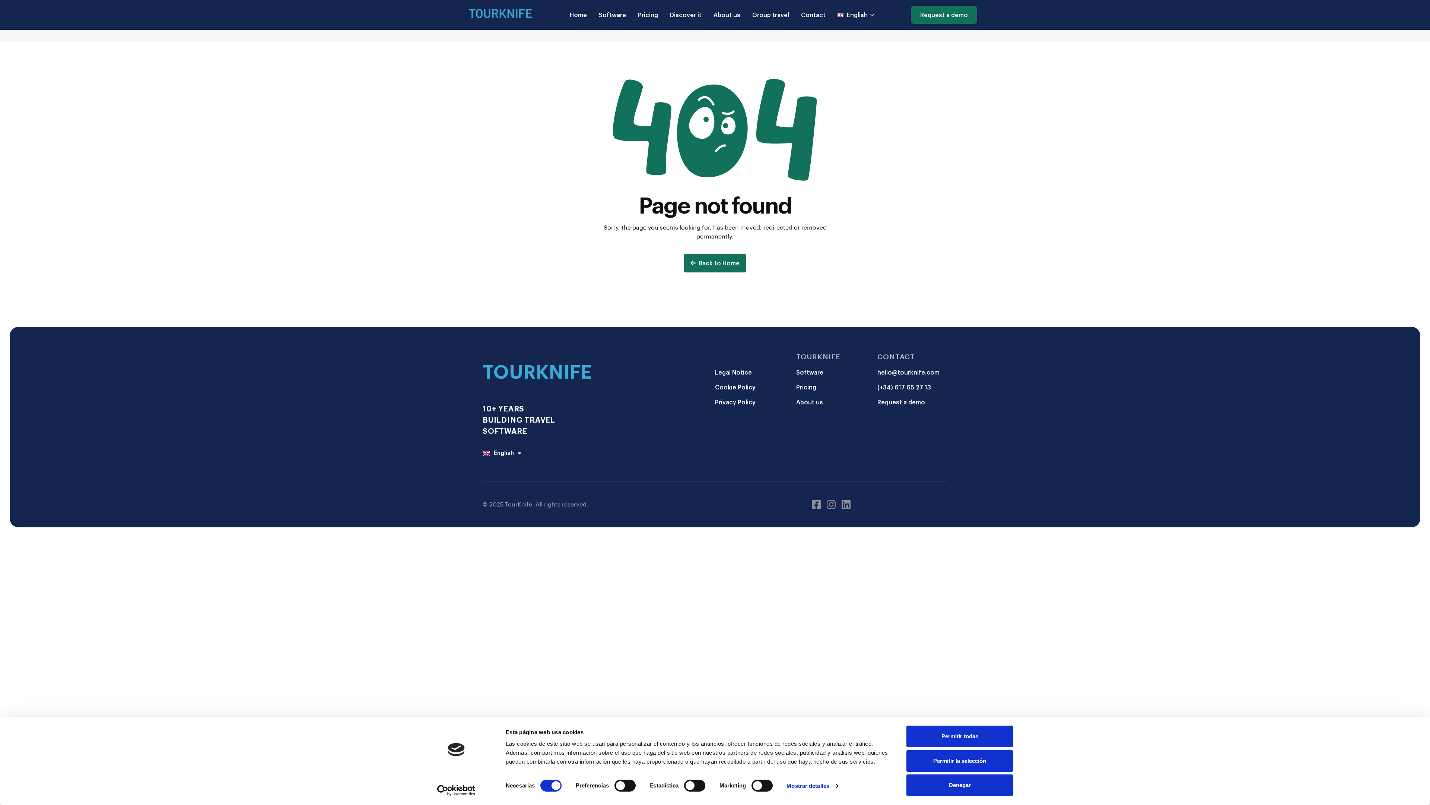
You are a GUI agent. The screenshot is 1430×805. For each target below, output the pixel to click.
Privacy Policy (735, 401)
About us (727, 14)
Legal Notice (733, 372)
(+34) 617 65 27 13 (904, 387)
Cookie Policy (735, 387)
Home (578, 14)
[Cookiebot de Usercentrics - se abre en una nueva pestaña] (456, 790)
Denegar (960, 785)
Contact (813, 14)
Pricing (648, 14)
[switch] (625, 786)
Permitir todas (959, 736)
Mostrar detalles (807, 786)
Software (612, 14)
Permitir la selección (959, 761)
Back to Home (719, 262)
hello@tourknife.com (908, 372)
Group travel (770, 14)
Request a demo (944, 14)
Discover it (686, 14)
